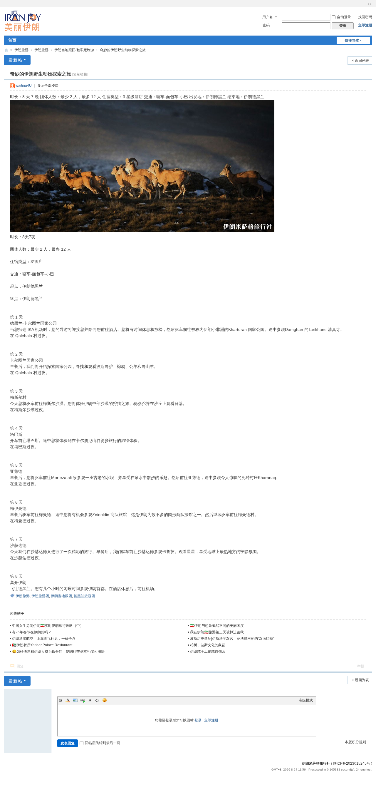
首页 (12, 40)
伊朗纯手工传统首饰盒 (207, 651)
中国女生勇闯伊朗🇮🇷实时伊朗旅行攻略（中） (47, 626)
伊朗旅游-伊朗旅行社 (6, 50)
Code (97, 700)
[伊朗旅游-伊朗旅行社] (22, 21)
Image (75, 700)
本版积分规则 (355, 742)
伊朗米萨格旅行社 (316, 763)
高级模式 (306, 700)
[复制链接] (80, 74)
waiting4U (24, 85)
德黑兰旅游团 (84, 596)
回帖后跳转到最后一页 (102, 743)
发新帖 (16, 60)
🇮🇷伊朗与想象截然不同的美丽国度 (217, 626)
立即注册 (365, 25)
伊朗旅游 (21, 50)
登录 (198, 720)
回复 (20, 666)
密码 (266, 25)
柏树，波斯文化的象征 (207, 645)
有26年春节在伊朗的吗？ (31, 632)
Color (68, 700)
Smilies (105, 700)
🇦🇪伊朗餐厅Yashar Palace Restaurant (42, 645)
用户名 (267, 17)
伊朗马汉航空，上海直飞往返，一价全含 (43, 639)
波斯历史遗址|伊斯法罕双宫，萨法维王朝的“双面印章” (232, 639)
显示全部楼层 (47, 85)
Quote (90, 700)
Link (82, 700)
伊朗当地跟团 (61, 596)
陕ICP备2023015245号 (351, 763)
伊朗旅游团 (40, 596)
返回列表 (362, 60)
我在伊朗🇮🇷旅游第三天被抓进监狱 (217, 632)
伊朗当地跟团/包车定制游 (74, 50)
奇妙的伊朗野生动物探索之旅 (123, 50)
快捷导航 (352, 40)
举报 (360, 666)
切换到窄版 (369, 4)
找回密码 (365, 17)
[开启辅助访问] (363, 4)
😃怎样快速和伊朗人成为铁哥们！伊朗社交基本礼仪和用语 (58, 651)
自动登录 (344, 17)
